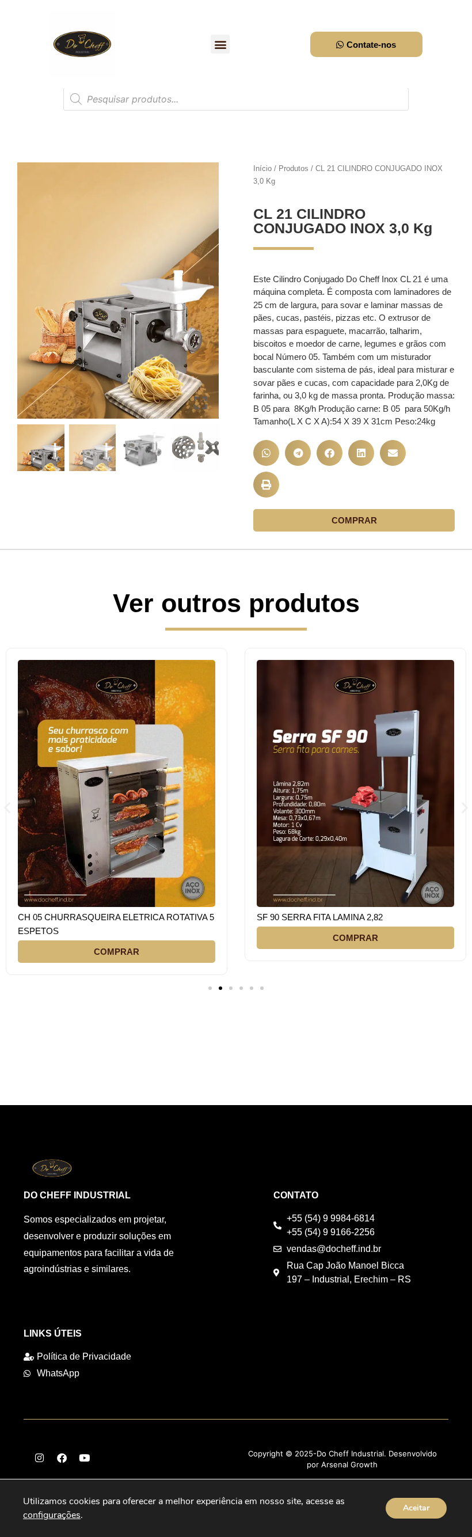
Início (262, 168)
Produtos (294, 168)
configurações (52, 1515)
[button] (220, 44)
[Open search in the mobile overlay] (236, 99)
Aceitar (416, 1507)
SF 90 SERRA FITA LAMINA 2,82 (320, 917)
